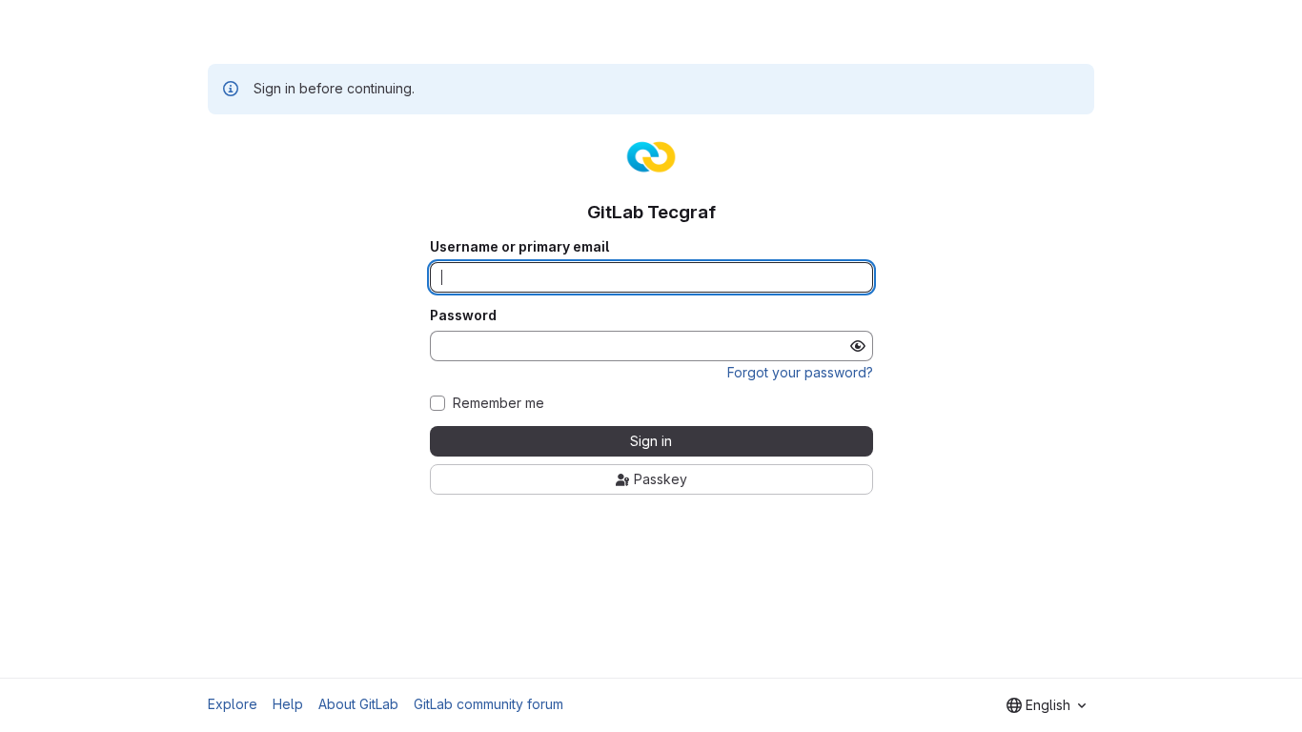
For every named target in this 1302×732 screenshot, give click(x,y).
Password (463, 315)
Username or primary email (519, 246)
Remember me (498, 403)
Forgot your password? (800, 372)
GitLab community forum (488, 704)
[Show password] (858, 346)
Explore (232, 704)
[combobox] (1046, 705)
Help (288, 704)
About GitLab (358, 704)
